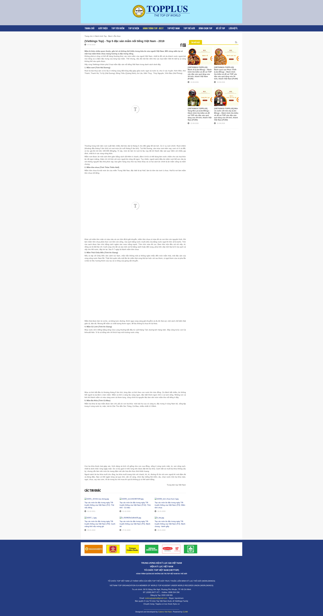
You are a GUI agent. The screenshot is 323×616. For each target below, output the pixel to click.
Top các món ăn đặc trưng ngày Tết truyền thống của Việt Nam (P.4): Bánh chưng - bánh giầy (170, 523)
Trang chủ (89, 28)
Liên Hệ (232, 28)
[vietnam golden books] (132, 549)
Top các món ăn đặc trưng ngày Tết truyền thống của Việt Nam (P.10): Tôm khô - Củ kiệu (135, 505)
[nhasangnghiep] (94, 549)
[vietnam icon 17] (191, 549)
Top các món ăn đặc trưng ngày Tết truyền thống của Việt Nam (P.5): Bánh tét (135, 523)
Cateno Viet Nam (165, 612)
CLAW (185, 612)
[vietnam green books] (152, 549)
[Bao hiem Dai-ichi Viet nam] (171, 549)
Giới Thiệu (103, 28)
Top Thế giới (189, 28)
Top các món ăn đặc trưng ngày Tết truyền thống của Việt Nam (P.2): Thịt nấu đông (99, 505)
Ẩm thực (117, 36)
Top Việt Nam (173, 28)
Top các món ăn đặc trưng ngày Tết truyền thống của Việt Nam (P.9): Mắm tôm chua (170, 505)
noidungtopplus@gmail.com (156, 598)
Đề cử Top (220, 28)
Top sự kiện (133, 28)
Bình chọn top (205, 28)
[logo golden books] (113, 549)
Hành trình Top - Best (153, 28)
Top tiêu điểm (117, 28)
